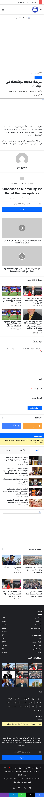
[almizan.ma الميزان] (35, 9)
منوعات (38, 652)
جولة (39, 706)
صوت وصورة (36, 635)
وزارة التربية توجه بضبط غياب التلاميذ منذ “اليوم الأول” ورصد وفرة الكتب (11, 594)
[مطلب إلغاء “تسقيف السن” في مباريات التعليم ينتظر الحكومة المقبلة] (35, 666)
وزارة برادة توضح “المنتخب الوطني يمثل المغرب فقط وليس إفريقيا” (33, 300)
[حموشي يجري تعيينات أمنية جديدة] (11, 560)
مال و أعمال (37, 649)
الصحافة (38, 702)
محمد (39, 710)
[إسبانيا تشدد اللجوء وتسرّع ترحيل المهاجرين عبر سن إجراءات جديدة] (32, 560)
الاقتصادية (38, 618)
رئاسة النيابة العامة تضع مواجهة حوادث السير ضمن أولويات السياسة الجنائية (16, 460)
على (20, 706)
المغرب (24, 702)
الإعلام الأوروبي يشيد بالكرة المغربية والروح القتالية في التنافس (12, 300)
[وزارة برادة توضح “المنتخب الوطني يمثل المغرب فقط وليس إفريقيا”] (32, 291)
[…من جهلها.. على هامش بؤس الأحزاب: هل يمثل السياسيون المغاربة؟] (8, 674)
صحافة (33, 706)
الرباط (10, 699)
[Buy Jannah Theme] (22, 18)
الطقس (31, 702)
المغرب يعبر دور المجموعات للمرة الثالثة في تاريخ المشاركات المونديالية (11, 323)
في (15, 706)
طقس (26, 706)
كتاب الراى (37, 645)
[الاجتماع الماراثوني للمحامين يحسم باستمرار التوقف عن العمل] (32, 584)
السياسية (38, 625)
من (34, 710)
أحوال (33, 699)
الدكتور (17, 699)
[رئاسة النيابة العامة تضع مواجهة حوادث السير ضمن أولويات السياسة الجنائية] (35, 460)
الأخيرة (22, 450)
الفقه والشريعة (36, 628)
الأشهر (37, 450)
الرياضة (31, 73)
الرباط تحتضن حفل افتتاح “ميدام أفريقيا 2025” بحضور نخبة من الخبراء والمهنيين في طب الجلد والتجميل (15, 471)
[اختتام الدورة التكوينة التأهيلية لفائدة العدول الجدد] (35, 482)
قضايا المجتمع (36, 642)
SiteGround (22, 775)
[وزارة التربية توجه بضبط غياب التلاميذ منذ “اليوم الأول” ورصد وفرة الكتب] (11, 584)
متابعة (9, 706)
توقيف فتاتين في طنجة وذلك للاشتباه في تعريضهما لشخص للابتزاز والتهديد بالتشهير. (15, 491)
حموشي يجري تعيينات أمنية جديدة (27, 2)
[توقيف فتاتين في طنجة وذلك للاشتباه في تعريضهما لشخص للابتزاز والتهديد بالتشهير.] (35, 492)
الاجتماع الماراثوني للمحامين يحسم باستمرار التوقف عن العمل (34, 594)
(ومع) (39, 699)
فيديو (39, 638)
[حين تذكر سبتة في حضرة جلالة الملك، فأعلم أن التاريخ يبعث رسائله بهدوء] (8, 683)
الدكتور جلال (35, 91)
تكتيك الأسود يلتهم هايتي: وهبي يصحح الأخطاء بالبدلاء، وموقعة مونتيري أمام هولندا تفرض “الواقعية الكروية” (32, 326)
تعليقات (7, 450)
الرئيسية (37, 73)
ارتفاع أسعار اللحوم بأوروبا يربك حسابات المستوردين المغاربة (17, 501)
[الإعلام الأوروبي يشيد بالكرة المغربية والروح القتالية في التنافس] (11, 291)
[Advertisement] (22, 46)
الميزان (16, 702)
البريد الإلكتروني (36, 388)
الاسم (40, 379)
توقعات (9, 702)
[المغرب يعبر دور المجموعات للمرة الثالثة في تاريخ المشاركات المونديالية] (11, 314)
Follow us (39, 716)
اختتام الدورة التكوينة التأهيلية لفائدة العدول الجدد (15, 480)
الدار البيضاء (25, 699)
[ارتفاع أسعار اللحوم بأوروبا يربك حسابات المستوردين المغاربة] (35, 503)
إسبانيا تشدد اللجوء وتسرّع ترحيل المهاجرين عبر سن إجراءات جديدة (33, 570)
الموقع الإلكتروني (37, 398)
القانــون (38, 631)
